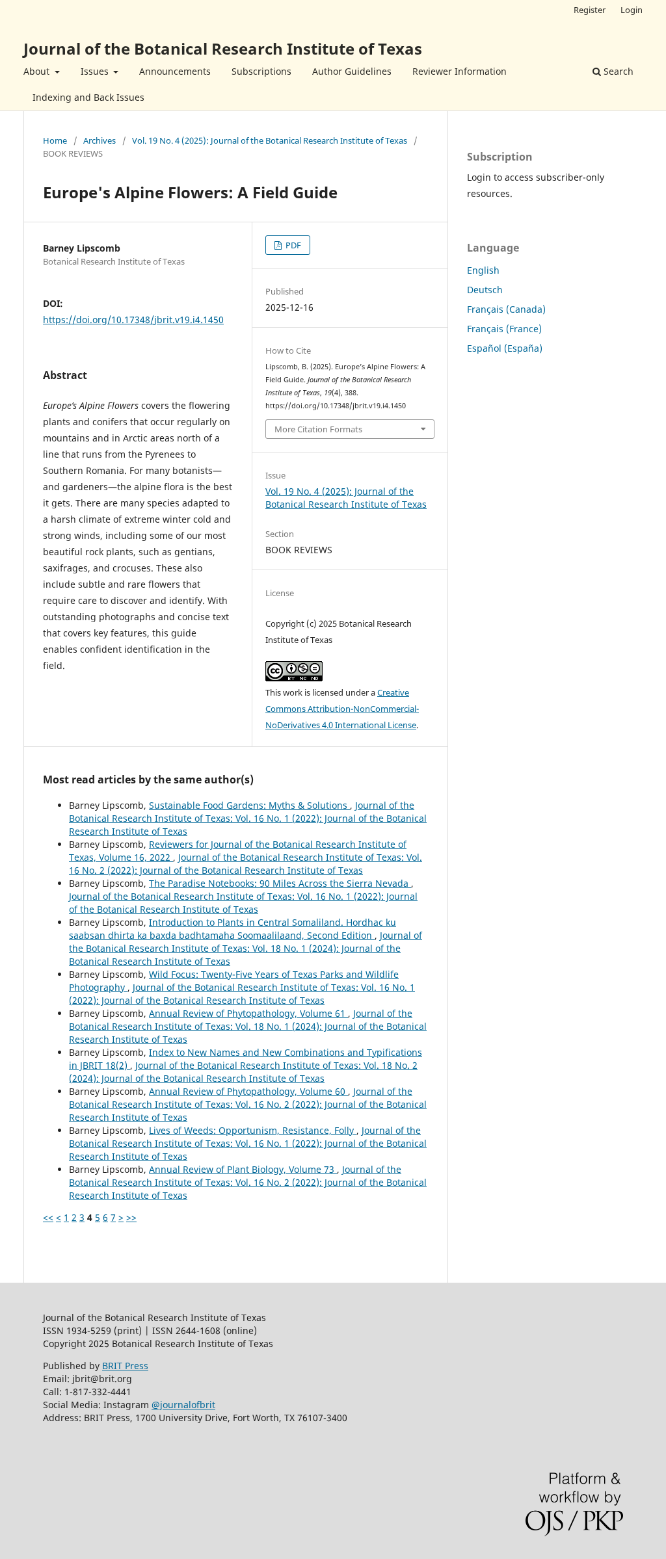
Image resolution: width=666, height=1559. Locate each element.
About (37, 71)
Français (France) (504, 328)
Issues (96, 71)
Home (55, 140)
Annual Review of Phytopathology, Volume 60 (248, 1091)
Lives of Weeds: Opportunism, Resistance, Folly (252, 1130)
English (483, 270)
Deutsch (485, 289)
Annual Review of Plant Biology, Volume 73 (243, 1169)
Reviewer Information (459, 71)
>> (131, 1217)
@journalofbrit (183, 1404)
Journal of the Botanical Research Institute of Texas (222, 48)
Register (590, 10)
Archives (99, 140)
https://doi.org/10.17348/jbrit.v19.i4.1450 (133, 319)
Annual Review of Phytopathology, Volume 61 (248, 1013)
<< (48, 1217)
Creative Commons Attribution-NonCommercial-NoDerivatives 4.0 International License (342, 709)
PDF (292, 245)
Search (617, 71)
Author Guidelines (352, 71)
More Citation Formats (318, 429)
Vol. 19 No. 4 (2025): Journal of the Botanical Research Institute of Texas (269, 140)
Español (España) (504, 348)
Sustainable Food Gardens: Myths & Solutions (249, 805)
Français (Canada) (506, 309)
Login (631, 10)
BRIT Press (125, 1365)
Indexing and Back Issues (88, 97)
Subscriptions (261, 71)
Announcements (175, 71)
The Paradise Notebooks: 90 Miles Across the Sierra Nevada (280, 883)
